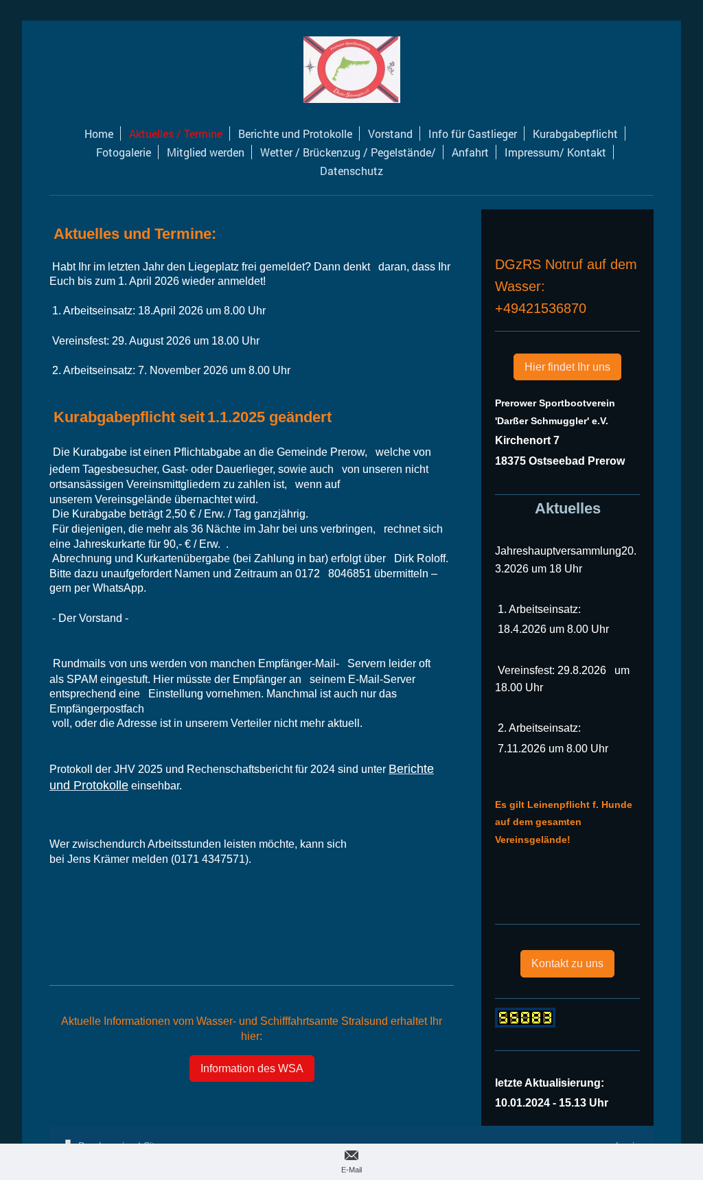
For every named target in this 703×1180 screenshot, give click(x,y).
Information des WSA (251, 1068)
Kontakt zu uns (567, 963)
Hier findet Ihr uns (567, 367)
